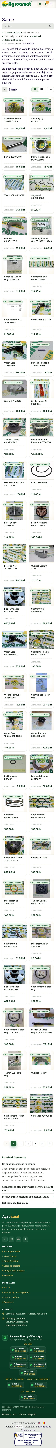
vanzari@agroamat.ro (17, 1321)
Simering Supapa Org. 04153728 (12, 278)
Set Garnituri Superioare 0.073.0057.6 (37, 610)
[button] (23, 99)
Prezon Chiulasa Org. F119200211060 (41, 1031)
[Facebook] (5, 1239)
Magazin (32, 1414)
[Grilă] (35, 89)
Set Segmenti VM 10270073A (12, 321)
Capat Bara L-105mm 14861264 (13, 734)
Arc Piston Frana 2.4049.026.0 (12, 120)
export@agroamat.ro (16, 1324)
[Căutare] (50, 26)
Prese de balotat (12, 1265)
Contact (22, 1414)
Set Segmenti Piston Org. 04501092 (14, 1031)
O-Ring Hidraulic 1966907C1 (12, 696)
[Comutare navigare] (51, 4)
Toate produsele (12, 1251)
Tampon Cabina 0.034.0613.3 (39, 902)
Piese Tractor (10, 1256)
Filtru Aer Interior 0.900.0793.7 (39, 524)
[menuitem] (39, 1422)
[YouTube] (18, 1239)
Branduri (8, 1275)
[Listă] (41, 89)
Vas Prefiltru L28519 (14, 195)
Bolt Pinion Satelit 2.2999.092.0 (40, 364)
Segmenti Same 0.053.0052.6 (39, 278)
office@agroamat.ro (13, 75)
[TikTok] (25, 1239)
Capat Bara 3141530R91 (10, 364)
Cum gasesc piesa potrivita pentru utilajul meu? (27, 1188)
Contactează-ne (11, 1297)
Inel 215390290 (39, 482)
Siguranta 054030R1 (41, 1115)
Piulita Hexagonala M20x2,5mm (40, 158)
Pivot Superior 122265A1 (11, 524)
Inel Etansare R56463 (10, 777)
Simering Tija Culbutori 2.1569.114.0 (37, 120)
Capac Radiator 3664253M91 (39, 734)
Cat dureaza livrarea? (15, 1202)
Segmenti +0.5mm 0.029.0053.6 (40, 653)
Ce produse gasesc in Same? (18, 1163)
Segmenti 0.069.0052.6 (11, 816)
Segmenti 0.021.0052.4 (37, 196)
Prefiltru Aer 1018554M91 (10, 567)
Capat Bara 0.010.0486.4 (11, 653)
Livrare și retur (9, 1414)
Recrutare (9, 1302)
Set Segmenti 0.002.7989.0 (38, 816)
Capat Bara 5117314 (41, 319)
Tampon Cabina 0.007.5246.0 (12, 441)
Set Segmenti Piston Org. (41, 988)
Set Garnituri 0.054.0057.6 (10, 945)
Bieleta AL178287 (40, 857)
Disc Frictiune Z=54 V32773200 (14, 484)
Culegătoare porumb (14, 1270)
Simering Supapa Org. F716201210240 (41, 239)
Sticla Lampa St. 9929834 (39, 402)
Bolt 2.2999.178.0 (13, 157)
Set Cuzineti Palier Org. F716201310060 (40, 696)
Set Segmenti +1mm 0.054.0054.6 (14, 1117)
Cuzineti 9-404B (12, 401)
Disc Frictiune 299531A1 (11, 902)
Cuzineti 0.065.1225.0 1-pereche (11, 240)
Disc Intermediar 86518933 (39, 945)
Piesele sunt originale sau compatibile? (25, 1196)
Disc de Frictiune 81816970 (39, 777)
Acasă (7, 1287)
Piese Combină (11, 1261)
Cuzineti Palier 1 (39, 1073)
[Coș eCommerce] (40, 4)
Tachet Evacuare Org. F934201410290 (12, 1074)
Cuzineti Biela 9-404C (39, 567)
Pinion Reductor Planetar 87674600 (41, 441)
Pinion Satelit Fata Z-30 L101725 (13, 859)
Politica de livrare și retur (16, 1292)
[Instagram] (11, 1239)
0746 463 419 (28, 43)
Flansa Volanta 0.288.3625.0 (11, 610)
